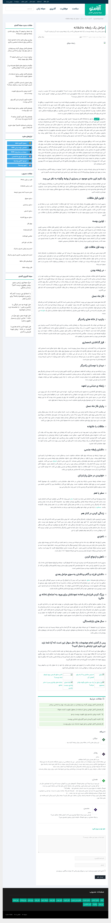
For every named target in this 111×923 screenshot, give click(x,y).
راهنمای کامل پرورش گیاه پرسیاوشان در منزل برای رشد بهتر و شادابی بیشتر (75, 705)
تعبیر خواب (24, 1)
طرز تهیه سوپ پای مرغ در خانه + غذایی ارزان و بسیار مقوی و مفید (21, 318)
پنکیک (95, 904)
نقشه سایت (8, 915)
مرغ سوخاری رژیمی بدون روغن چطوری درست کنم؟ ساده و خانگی (21, 285)
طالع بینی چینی (76, 900)
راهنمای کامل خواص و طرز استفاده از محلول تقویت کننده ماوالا (80, 710)
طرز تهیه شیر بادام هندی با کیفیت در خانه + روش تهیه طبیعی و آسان (21, 329)
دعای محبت (86, 900)
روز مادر (101, 904)
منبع (81, 37)
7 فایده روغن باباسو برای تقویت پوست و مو (86, 714)
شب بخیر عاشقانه (26, 186)
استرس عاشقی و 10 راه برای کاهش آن (85, 676)
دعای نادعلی (28, 211)
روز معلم (15, 900)
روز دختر (30, 900)
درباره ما (17, 1)
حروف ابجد (44, 900)
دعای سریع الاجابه (26, 217)
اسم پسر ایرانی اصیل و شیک (23, 249)
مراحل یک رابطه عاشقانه (89, 28)
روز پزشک (23, 900)
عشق (88, 580)
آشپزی (53, 8)
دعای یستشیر (27, 205)
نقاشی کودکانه (27, 236)
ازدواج (55, 461)
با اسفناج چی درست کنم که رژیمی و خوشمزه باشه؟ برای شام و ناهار (20, 296)
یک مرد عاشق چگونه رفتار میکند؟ (85, 683)
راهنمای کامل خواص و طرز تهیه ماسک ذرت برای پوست (82, 724)
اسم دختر (32, 1)
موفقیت (64, 8)
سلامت (75, 8)
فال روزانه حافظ (27, 267)
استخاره (39, 1)
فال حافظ (46, 1)
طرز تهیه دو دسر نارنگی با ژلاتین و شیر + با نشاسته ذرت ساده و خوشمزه (19, 307)
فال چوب (59, 900)
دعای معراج (28, 199)
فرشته (43, 311)
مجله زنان (41, 8)
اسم (102, 900)
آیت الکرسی (87, 904)
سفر (71, 499)
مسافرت (98, 507)
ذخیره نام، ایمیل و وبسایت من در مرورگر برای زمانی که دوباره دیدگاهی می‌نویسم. (80, 871)
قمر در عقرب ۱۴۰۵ (26, 180)
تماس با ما (9, 2)
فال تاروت (66, 900)
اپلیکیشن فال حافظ (26, 261)
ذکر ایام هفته (27, 230)
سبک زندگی (83, 19)
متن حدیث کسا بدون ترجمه (23, 192)
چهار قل (29, 224)
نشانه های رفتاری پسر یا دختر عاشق (52, 683)
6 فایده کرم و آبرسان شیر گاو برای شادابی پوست (85, 719)
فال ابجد (52, 900)
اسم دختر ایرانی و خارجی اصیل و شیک (19, 255)
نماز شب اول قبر (27, 242)
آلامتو (90, 19)
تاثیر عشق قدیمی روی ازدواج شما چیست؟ (53, 676)
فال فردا (37, 900)
